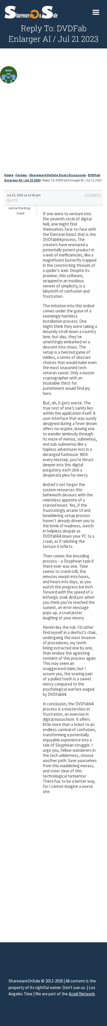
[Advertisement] (53, 112)
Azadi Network (82, 993)
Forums (21, 175)
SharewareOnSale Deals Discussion (57, 175)
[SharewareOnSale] (32, 11)
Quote (12, 200)
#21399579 (92, 195)
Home (8, 175)
